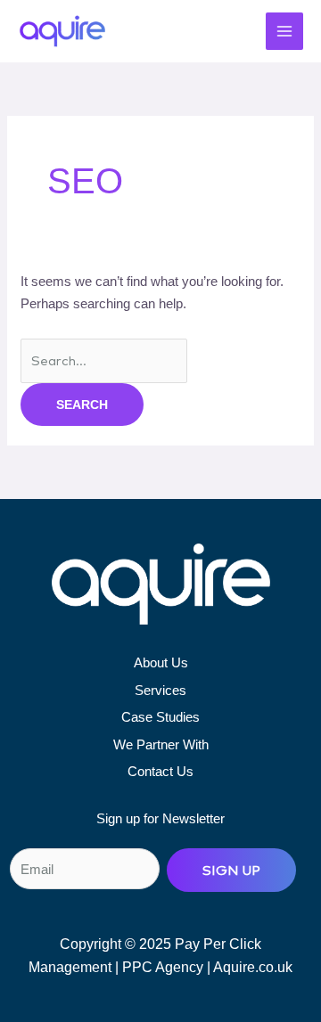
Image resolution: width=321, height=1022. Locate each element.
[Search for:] (104, 360)
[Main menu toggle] (285, 31)
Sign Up (231, 870)
